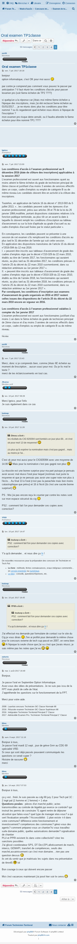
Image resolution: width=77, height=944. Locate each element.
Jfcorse (5, 382)
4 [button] (51, 47)
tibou (4, 723)
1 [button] (39, 47)
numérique (34, 571)
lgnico (4, 150)
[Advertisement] (38, 22)
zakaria (5, 657)
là (42, 553)
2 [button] (43, 47)
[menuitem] (10, 3)
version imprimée (18, 571)
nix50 (4, 53)
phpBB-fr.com (43, 935)
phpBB (30, 932)
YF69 (4, 517)
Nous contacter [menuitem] (59, 925)
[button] (35, 47)
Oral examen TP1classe (21, 35)
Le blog (11, 574)
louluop (5, 413)
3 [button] (47, 47)
